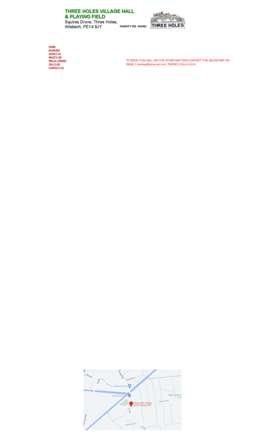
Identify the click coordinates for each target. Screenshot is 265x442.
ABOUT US (55, 54)
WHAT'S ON (55, 57)
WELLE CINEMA (58, 61)
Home (52, 47)
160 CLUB (54, 64)
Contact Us (56, 68)
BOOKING (54, 50)
